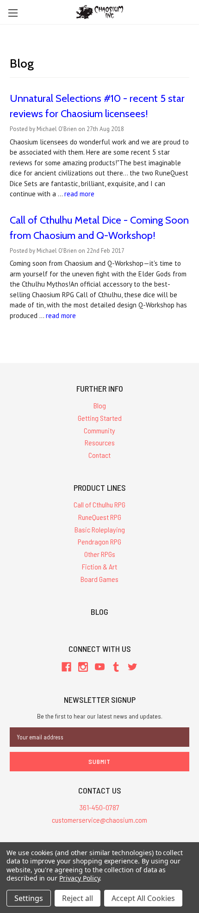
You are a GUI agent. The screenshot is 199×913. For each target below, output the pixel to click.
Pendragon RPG (99, 541)
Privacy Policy (79, 878)
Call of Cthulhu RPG (99, 504)
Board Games (99, 579)
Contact (99, 454)
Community (99, 430)
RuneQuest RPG (99, 517)
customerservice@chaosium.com (99, 819)
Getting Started (100, 417)
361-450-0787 (99, 807)
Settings (28, 898)
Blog (99, 405)
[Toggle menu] (12, 12)
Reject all (77, 898)
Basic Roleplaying (100, 529)
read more (79, 193)
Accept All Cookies (143, 898)
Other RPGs (99, 554)
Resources (100, 442)
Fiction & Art (99, 566)
